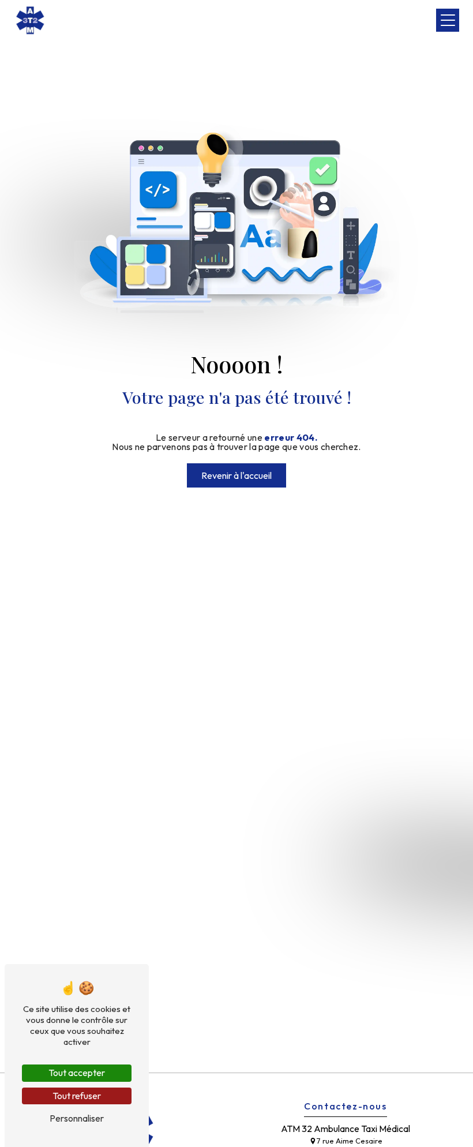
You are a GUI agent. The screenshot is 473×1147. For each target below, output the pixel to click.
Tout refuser (76, 1095)
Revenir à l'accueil (236, 475)
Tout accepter (76, 1072)
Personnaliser (77, 1118)
